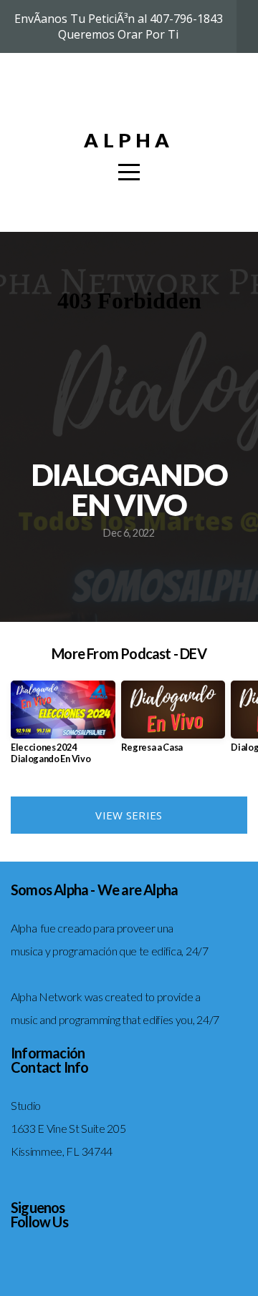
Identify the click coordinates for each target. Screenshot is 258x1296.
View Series (128, 815)
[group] (63, 728)
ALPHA (128, 140)
